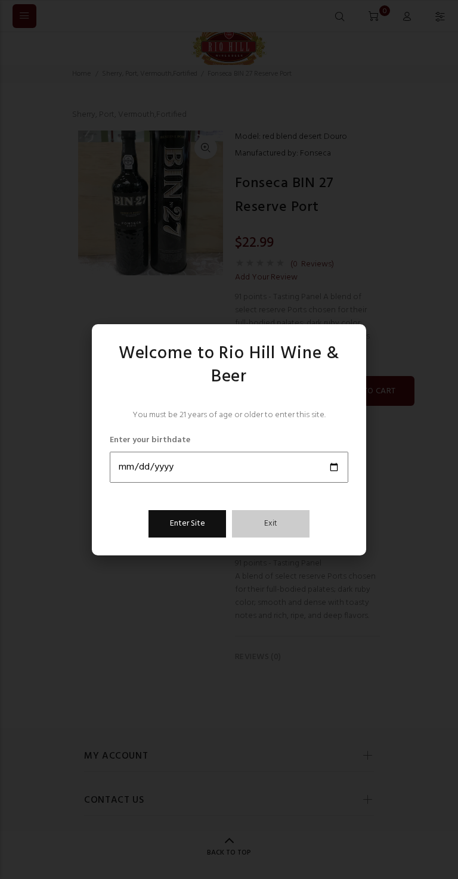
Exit (270, 523)
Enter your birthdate (150, 440)
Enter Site (187, 523)
